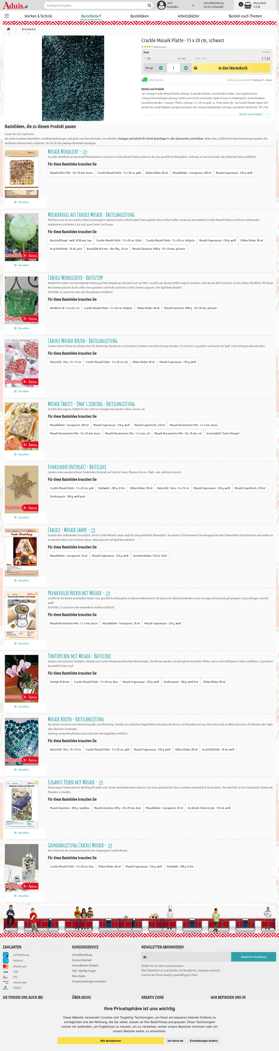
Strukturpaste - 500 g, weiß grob (67, 496)
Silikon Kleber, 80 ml (156, 172)
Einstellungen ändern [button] (204, 1040)
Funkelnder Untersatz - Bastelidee (77, 467)
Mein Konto (78, 976)
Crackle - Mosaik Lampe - (69, 530)
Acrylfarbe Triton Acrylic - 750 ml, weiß (209, 808)
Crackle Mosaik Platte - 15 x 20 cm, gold (119, 172)
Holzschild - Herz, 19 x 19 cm (65, 749)
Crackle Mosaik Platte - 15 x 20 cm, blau (96, 681)
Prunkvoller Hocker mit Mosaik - (76, 593)
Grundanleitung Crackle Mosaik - (77, 845)
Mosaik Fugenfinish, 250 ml (149, 425)
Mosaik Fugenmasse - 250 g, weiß (234, 172)
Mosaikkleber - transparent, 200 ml (192, 172)
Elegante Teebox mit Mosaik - (73, 782)
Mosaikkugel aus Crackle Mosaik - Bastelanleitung (91, 214)
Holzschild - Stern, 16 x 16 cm (173, 488)
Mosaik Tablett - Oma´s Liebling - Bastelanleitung (91, 403)
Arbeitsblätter (188, 15)
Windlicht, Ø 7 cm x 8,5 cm (64, 308)
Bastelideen (139, 15)
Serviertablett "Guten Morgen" (223, 433)
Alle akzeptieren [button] (110, 1040)
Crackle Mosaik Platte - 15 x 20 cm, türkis (119, 240)
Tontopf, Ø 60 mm (59, 681)
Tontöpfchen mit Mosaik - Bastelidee (79, 656)
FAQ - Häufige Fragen (84, 970)
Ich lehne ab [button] (175, 1040)
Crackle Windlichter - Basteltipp (75, 277)
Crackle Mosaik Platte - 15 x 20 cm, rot (107, 362)
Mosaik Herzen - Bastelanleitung (76, 719)
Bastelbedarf (91, 15)
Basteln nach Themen (245, 15)
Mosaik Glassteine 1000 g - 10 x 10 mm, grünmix (158, 248)
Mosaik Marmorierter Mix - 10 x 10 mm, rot (178, 433)
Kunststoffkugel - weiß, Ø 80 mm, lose (71, 240)
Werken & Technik (38, 15)
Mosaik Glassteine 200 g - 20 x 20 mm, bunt (117, 808)
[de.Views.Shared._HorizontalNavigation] (8, 30)
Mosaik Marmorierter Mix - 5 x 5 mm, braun (194, 425)
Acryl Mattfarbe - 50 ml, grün (66, 248)
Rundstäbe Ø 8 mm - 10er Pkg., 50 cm (107, 248)
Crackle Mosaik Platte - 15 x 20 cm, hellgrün (170, 240)
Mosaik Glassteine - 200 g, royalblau (69, 808)
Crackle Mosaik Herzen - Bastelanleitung (82, 340)
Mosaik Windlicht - (65, 151)
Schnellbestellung (214, 3)
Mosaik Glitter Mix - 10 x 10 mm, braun (71, 172)
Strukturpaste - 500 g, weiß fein (181, 681)
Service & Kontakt (213, 6)
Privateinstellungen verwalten (89, 981)
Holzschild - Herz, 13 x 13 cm (65, 362)
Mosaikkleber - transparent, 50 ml (68, 555)
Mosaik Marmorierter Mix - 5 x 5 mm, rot (127, 433)
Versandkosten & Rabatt (85, 965)
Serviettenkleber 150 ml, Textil (150, 555)
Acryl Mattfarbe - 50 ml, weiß (218, 749)
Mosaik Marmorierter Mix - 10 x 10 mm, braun (75, 433)
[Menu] (6, 15)
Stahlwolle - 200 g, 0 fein (111, 488)
